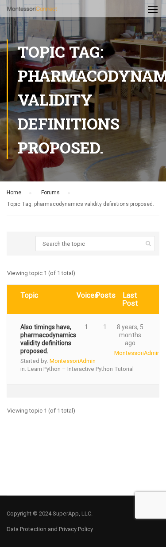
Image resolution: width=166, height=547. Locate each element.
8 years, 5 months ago (130, 334)
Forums (50, 192)
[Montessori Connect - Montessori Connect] (32, 10)
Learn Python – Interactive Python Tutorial (80, 369)
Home (14, 192)
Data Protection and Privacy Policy (50, 529)
